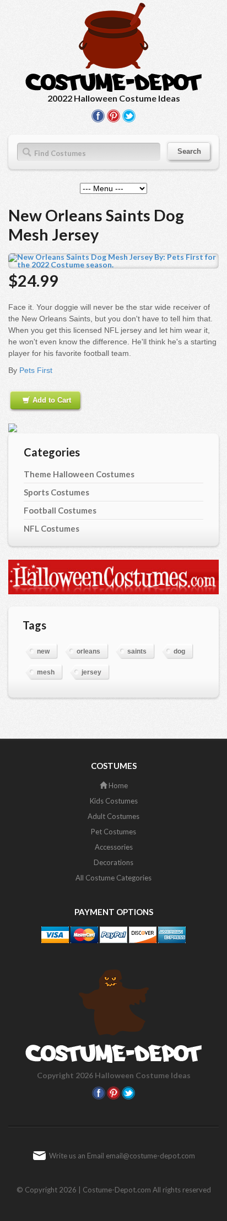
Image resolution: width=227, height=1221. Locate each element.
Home (117, 785)
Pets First (35, 370)
